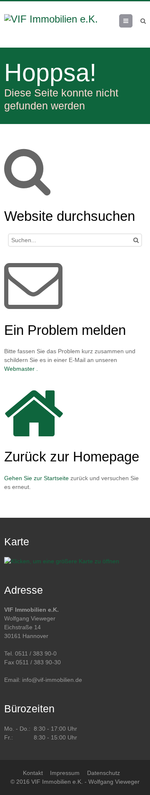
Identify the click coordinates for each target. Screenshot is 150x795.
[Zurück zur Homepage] (57, 24)
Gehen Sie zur (24, 478)
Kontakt (33, 773)
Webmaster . (21, 368)
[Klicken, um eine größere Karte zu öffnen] (61, 561)
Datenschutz (103, 773)
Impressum (65, 773)
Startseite (56, 478)
